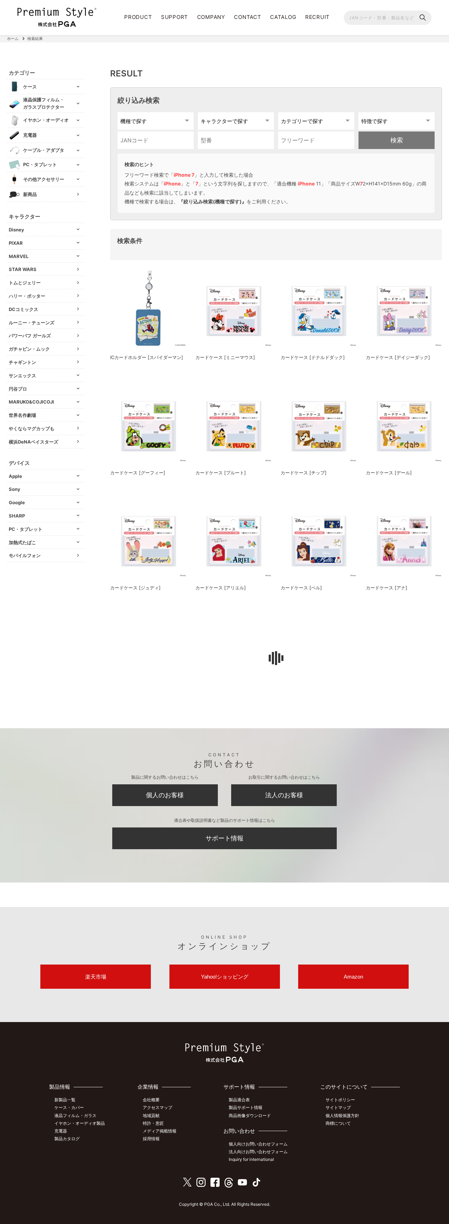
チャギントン (22, 362)
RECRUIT (317, 17)
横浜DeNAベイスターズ (33, 442)
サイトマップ (338, 1107)
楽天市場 (95, 977)
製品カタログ (67, 1138)
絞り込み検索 (139, 100)
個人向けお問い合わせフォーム (258, 1144)
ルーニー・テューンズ (31, 322)
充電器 (60, 1131)
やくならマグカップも (31, 428)
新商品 (30, 194)
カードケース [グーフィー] (137, 472)
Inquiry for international (251, 1159)
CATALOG (283, 17)
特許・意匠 (153, 1123)
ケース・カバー (69, 1107)
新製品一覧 (64, 1099)
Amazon (353, 977)
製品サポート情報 (245, 1107)
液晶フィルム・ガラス (75, 1115)
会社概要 (151, 1099)
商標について (338, 1123)
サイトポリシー (340, 1099)
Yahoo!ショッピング (224, 977)
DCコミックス (23, 309)
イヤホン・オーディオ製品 (79, 1123)
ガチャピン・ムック (29, 349)
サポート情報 (224, 838)
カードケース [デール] (389, 472)
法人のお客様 (284, 795)
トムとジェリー (25, 282)
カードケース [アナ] (386, 587)
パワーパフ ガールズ (30, 335)
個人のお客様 (165, 795)
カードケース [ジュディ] (135, 587)
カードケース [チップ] (304, 472)
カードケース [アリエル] (220, 587)
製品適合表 (239, 1099)
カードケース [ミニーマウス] (225, 357)
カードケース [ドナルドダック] (313, 357)
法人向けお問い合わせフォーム (258, 1151)
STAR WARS (22, 269)
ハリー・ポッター (27, 296)
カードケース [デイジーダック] (398, 357)
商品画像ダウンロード (250, 1115)
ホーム (13, 38)
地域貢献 (151, 1115)
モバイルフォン (25, 555)
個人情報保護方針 (342, 1115)
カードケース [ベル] (301, 587)
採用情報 (151, 1138)
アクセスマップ (157, 1107)
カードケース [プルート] (220, 472)
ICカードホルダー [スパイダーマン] (146, 357)
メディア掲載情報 (159, 1131)
